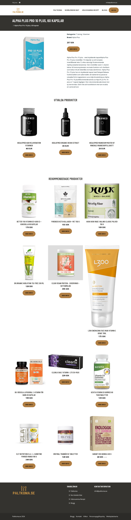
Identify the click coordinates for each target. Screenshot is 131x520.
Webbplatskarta (112, 516)
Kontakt (79, 516)
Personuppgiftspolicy (97, 516)
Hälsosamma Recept (90, 10)
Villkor (85, 516)
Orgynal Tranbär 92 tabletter (65, 454)
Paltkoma (57, 10)
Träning (79, 34)
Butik (114, 10)
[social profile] (19, 2)
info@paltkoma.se (111, 2)
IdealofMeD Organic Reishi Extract (65, 143)
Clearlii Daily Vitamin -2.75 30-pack (65, 372)
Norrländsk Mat (72, 10)
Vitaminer (86, 34)
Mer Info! (73, 49)
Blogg (104, 10)
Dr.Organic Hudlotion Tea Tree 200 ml (29, 283)
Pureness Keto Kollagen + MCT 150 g (65, 221)
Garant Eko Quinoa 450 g (101, 454)
